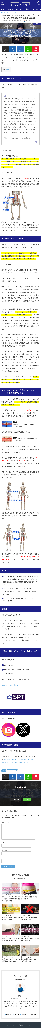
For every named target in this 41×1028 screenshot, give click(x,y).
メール (4, 850)
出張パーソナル (30, 9)
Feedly (26, 799)
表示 (7, 69)
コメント (5, 822)
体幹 (4, 770)
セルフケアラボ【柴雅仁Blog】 (19, 1025)
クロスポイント (13, 770)
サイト (3, 858)
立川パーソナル (20, 9)
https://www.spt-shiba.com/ (10, 685)
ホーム (2, 9)
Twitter (16, 799)
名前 (3, 842)
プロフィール (10, 9)
